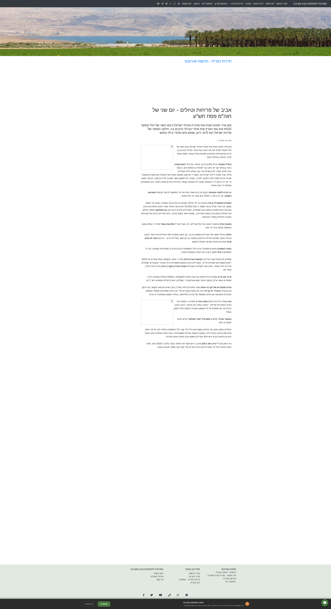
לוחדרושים (258, 3)
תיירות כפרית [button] (237, 3)
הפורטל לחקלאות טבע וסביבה (310, 3)
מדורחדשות (281, 3)
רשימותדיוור (207, 3)
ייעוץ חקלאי (159, 573)
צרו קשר (160, 579)
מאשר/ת (104, 604)
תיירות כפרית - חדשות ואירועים (208, 61)
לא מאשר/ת (88, 604)
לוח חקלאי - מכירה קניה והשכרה (222, 575)
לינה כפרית (195, 582)
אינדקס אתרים (229, 578)
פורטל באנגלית (157, 576)
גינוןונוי (248, 3)
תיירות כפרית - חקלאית (189, 579)
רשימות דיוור (230, 581)
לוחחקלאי (269, 3)
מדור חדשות (194, 573)
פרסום (197, 3)
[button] (143, 595)
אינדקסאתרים (221, 3)
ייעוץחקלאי (187, 3)
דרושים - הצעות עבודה (226, 572)
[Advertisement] (179, 86)
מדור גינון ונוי (194, 576)
